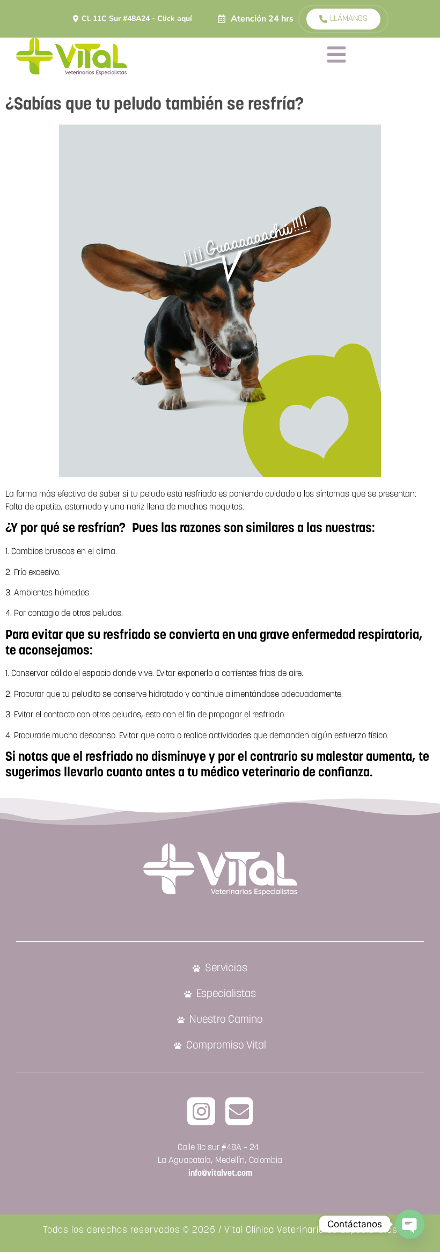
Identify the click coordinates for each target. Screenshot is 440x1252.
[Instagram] (201, 1111)
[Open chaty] (409, 1224)
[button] (255, 19)
